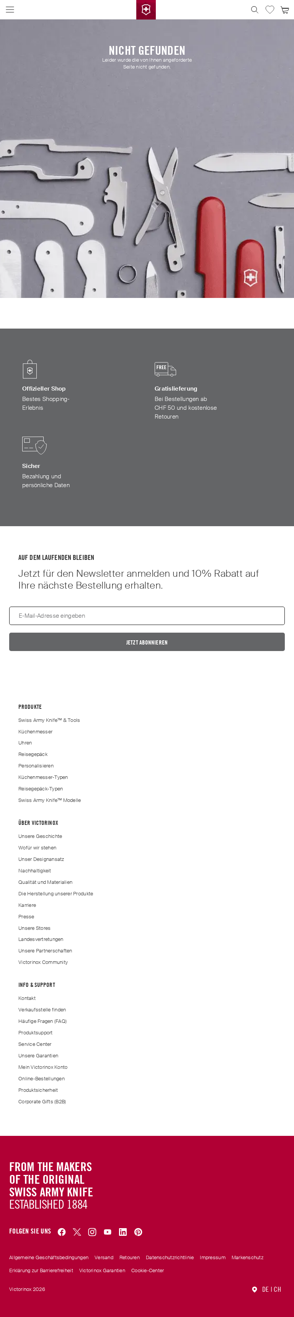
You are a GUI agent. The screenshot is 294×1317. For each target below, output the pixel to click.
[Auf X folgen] (77, 1232)
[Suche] (254, 9)
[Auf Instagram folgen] (92, 1232)
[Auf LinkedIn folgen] (122, 1232)
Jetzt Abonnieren (147, 642)
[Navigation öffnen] (10, 9)
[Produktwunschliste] (269, 9)
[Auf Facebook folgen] (61, 1232)
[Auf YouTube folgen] (107, 1232)
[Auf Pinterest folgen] (138, 1232)
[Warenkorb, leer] (285, 9)
